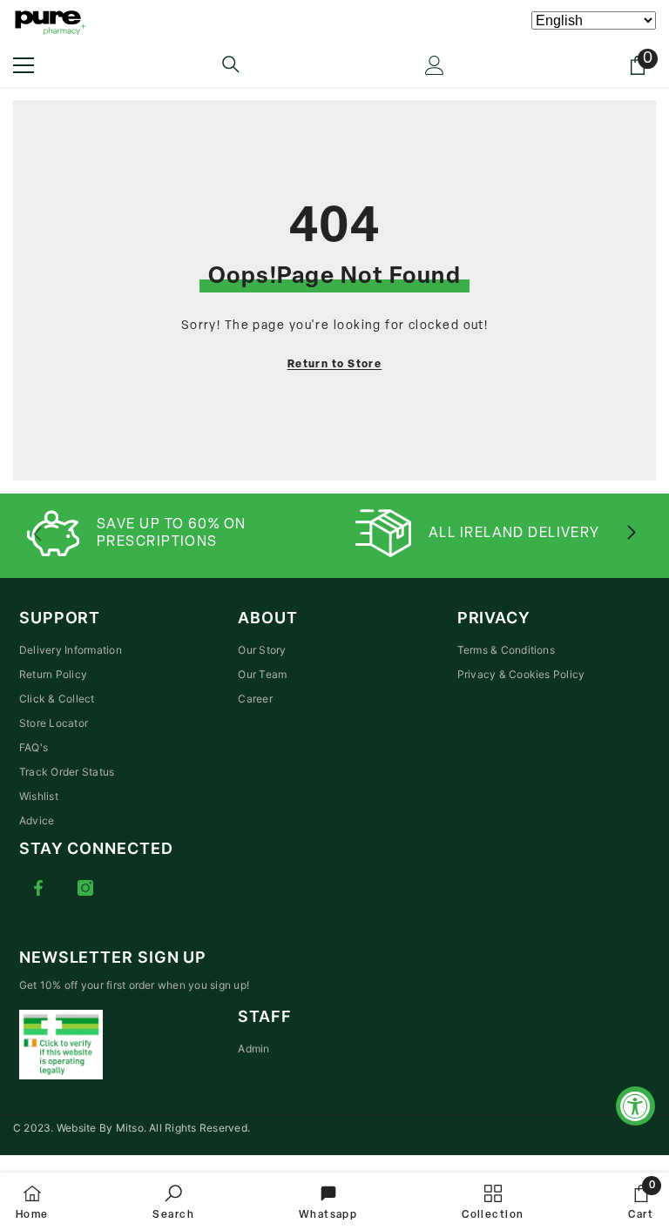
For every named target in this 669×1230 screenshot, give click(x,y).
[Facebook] (38, 888)
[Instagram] (85, 888)
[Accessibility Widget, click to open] (635, 1106)
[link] (173, 1201)
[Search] (230, 64)
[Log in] (434, 65)
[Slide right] (631, 534)
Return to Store (334, 365)
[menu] (23, 65)
